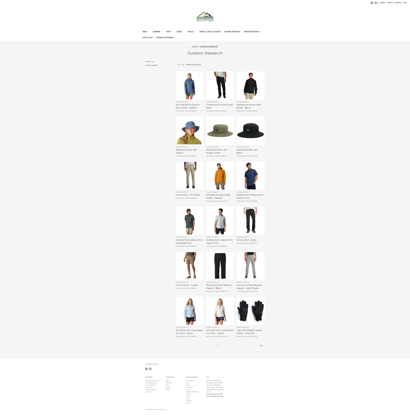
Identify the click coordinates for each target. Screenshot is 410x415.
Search (382, 3)
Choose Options (190, 87)
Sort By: (181, 64)
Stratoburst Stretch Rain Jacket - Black (248, 106)
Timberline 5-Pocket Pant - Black (220, 106)
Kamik (188, 396)
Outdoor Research (192, 392)
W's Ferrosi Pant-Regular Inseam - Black (219, 286)
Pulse (188, 398)
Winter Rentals (252, 31)
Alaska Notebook (165, 37)
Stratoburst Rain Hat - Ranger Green (217, 151)
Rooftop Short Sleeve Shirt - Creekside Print (190, 241)
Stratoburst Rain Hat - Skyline (187, 151)
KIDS (168, 31)
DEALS (191, 31)
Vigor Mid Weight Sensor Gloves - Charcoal (249, 332)
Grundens (189, 387)
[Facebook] (372, 3)
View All (188, 403)
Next (261, 346)
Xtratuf (188, 394)
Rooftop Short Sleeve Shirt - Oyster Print (220, 241)
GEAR (179, 31)
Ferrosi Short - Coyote (187, 285)
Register (398, 3)
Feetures (189, 401)
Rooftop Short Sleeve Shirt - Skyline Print (250, 196)
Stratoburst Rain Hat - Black (247, 151)
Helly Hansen (190, 380)
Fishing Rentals (232, 31)
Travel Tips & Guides (210, 31)
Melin (188, 385)
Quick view (187, 83)
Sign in (389, 3)
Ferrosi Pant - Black (246, 240)
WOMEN (157, 31)
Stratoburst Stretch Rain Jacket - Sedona (218, 196)
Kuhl (187, 383)
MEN (145, 31)
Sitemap (148, 392)
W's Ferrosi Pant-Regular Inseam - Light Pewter (249, 286)
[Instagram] (376, 3)
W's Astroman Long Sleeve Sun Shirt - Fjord (189, 332)
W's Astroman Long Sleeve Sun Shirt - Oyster (220, 332)
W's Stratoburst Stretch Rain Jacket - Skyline (188, 106)
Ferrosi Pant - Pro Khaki (188, 195)
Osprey (188, 389)
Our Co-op (148, 37)
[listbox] (196, 64)
